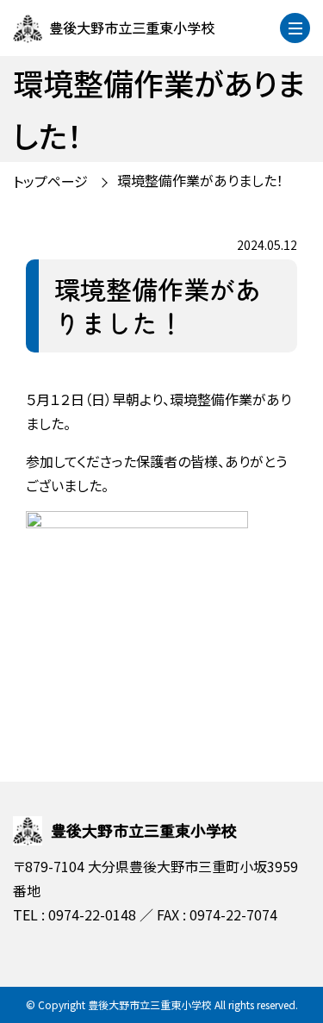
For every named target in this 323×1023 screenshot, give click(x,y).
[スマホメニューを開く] (295, 28)
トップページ (50, 181)
